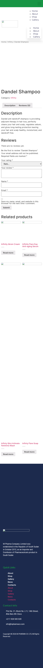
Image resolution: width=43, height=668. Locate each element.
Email (4, 190)
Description (10, 105)
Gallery (35, 20)
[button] (39, 3)
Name (4, 181)
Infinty (10, 42)
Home (35, 11)
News (10, 582)
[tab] (10, 105)
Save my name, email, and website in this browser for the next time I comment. (19, 202)
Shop (34, 17)
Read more (8, 253)
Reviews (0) (24, 105)
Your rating (7, 160)
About (35, 14)
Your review (7, 168)
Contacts (12, 585)
